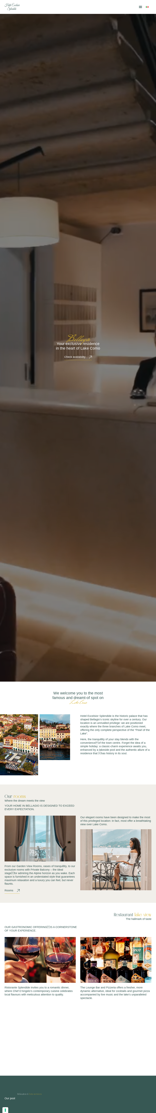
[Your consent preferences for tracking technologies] (5, 1110)
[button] (140, 6)
